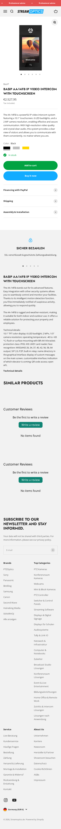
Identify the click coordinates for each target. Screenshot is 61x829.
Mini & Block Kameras (45, 589)
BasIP (6, 84)
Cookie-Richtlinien (43, 769)
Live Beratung (10, 735)
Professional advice (14, 3)
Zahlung (7, 757)
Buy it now (30, 175)
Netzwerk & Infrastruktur (40, 642)
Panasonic (8, 580)
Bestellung (8, 752)
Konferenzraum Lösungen (42, 675)
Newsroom (39, 746)
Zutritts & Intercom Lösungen (43, 708)
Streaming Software (44, 609)
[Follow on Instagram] (5, 800)
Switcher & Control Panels (43, 602)
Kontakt (7, 789)
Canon (6, 597)
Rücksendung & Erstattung (11, 782)
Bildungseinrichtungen (45, 691)
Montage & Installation (14, 769)
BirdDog (7, 585)
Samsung (8, 591)
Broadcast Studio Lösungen (42, 666)
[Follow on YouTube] (14, 800)
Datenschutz (40, 763)
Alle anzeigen (9, 619)
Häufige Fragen (11, 746)
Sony (5, 574)
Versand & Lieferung (13, 763)
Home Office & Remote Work (45, 699)
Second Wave (10, 602)
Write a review (31, 425)
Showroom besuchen (44, 757)
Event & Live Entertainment (41, 684)
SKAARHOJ (8, 613)
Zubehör (38, 659)
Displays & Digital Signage (42, 617)
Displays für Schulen (44, 624)
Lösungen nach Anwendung (41, 717)
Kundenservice (10, 741)
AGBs (36, 774)
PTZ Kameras (40, 569)
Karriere (38, 741)
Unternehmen (41, 735)
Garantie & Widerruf (13, 774)
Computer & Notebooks (40, 652)
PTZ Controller (41, 595)
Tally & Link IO (41, 635)
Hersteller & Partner (44, 752)
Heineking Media (11, 608)
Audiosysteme (41, 629)
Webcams (39, 583)
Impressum (39, 780)
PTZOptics (8, 569)
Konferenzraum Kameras (42, 576)
